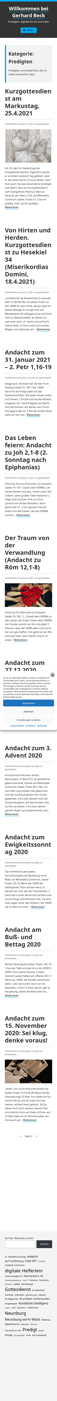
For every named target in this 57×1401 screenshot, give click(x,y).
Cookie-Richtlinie (17, 725)
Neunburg (15, 1313)
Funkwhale (44, 1280)
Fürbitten (8, 1284)
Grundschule (38, 1290)
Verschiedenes (39, 1335)
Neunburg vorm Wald (22, 1319)
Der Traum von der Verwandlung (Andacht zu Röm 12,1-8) (27, 552)
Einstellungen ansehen (28, 719)
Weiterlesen (12, 207)
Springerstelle (19, 1335)
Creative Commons (15, 1265)
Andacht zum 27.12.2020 (25, 666)
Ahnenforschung (17, 1256)
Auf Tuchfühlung (14, 1261)
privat (40, 1330)
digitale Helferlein (24, 1271)
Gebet (17, 1283)
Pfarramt (33, 1324)
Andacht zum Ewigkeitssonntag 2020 (28, 844)
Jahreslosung (31, 1295)
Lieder (7, 1308)
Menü (30, 30)
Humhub (9, 1294)
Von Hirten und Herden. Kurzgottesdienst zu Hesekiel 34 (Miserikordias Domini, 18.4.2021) (28, 256)
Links (13, 1307)
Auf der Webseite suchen (19, 1238)
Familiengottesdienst (13, 1280)
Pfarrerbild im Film (13, 1330)
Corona (41, 1261)
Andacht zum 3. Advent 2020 (28, 751)
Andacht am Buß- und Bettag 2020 (23, 936)
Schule (8, 1335)
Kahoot (42, 1294)
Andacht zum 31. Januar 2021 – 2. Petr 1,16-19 (28, 359)
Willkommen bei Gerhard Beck (28, 12)
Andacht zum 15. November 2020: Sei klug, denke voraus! (26, 1029)
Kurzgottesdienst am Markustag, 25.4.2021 (28, 102)
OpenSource (12, 1324)
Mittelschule (33, 1307)
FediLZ (25, 1280)
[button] (52, 674)
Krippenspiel (11, 1303)
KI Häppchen (11, 1298)
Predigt (30, 1329)
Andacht (32, 1256)
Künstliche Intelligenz (33, 1303)
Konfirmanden (42, 1298)
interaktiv (19, 1294)
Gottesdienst (18, 1289)
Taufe (28, 1335)
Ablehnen (29, 711)
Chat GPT (31, 1261)
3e (6, 1257)
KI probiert (26, 1298)
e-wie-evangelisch (13, 1276)
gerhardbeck (43, 124)
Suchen (44, 1244)
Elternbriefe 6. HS (33, 1276)
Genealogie (27, 1283)
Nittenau (45, 1319)
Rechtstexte (31, 725)
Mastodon (21, 1307)
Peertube (25, 1324)
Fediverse (33, 1280)
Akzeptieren (28, 703)
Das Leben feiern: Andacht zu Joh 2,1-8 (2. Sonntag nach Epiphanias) (28, 452)
